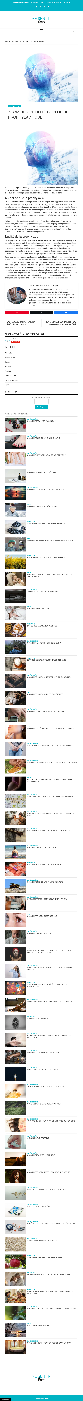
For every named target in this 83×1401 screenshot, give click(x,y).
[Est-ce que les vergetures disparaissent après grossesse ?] (15, 783)
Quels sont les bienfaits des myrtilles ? (46, 523)
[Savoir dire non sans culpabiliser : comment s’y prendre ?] (15, 1039)
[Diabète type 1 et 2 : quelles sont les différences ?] (15, 1227)
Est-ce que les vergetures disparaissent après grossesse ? (49, 780)
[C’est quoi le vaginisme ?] (15, 1022)
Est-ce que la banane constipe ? (42, 626)
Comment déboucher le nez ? (40, 933)
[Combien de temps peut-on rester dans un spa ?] (15, 1347)
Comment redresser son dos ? (41, 848)
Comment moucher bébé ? (39, 609)
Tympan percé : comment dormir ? (42, 592)
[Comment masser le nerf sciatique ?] (15, 647)
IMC (42, 2)
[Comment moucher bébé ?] (15, 613)
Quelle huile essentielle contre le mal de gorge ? (50, 796)
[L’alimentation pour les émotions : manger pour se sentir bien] (15, 1295)
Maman (8, 371)
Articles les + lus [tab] (10, 414)
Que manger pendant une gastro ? (43, 1240)
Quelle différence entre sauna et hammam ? (47, 899)
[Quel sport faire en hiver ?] (15, 1330)
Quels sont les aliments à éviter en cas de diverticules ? (47, 985)
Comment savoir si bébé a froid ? (42, 506)
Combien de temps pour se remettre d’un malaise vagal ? (50, 968)
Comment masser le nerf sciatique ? (44, 643)
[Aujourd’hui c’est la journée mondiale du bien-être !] (15, 1125)
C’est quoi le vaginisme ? (38, 1018)
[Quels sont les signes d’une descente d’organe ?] (15, 749)
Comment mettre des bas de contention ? (46, 455)
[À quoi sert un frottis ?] (15, 1142)
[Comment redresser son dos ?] (15, 852)
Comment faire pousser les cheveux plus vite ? (49, 1172)
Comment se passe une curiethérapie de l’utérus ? (50, 540)
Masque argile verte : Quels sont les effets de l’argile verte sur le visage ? (49, 951)
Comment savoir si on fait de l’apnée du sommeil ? (49, 677)
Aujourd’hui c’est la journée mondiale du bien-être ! (51, 1121)
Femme (8, 366)
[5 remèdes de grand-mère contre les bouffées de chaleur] (15, 817)
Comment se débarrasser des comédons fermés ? (50, 728)
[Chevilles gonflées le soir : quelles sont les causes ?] (15, 766)
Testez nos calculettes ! (20, 2)
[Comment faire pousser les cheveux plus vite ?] (15, 1176)
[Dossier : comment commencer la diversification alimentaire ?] (15, 578)
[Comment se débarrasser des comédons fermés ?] (15, 732)
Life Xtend (67, 212)
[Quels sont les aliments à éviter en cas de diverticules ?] (15, 988)
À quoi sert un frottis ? (38, 1138)
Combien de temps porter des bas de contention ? (50, 1001)
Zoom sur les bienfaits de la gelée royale (46, 1087)
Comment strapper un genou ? (41, 421)
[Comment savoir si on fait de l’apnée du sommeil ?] (15, 681)
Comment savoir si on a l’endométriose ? (45, 694)
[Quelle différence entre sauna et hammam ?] (15, 903)
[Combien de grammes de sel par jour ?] (15, 1074)
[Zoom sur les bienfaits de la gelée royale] (15, 1091)
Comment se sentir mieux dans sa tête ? (45, 489)
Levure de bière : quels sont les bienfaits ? (47, 660)
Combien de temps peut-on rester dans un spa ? (49, 1343)
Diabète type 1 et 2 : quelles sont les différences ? (51, 1223)
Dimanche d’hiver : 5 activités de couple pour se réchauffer (58, 323)
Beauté (7, 362)
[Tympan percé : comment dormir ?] (15, 595)
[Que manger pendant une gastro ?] (15, 1244)
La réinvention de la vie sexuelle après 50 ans (48, 1274)
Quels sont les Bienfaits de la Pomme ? (45, 1257)
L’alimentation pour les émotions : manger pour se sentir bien (50, 1293)
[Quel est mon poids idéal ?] (15, 1210)
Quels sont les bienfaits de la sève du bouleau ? (49, 831)
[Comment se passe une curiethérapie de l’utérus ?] (15, 544)
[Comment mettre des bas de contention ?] (15, 459)
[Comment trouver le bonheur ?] (15, 1159)
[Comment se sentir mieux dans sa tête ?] (15, 493)
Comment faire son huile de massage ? (44, 1052)
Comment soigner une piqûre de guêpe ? (45, 882)
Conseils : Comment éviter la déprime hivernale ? (23, 323)
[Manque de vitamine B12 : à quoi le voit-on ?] (15, 1193)
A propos (67, 2)
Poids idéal (34, 2)
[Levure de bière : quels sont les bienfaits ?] (15, 664)
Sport (7, 384)
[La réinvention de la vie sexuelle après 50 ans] (15, 1278)
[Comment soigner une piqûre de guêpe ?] (15, 886)
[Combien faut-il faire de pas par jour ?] (15, 1108)
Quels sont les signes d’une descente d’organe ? (50, 745)
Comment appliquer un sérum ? (41, 472)
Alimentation (9, 352)
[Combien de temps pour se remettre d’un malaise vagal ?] (15, 971)
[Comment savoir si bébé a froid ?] (15, 510)
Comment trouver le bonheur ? (42, 1155)
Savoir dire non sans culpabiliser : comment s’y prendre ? (49, 1036)
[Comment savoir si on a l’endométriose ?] (15, 698)
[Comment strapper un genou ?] (15, 425)
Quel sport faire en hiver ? (39, 1326)
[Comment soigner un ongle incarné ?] (15, 442)
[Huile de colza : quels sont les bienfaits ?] (15, 561)
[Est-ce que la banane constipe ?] (15, 630)
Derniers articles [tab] (23, 414)
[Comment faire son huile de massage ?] (15, 1056)
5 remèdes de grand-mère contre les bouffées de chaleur (50, 814)
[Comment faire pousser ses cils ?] (15, 920)
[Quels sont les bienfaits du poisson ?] (15, 869)
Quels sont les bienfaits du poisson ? (44, 865)
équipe (47, 289)
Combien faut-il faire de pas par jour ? (44, 1104)
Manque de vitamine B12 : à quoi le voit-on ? (46, 1189)
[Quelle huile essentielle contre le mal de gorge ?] (15, 800)
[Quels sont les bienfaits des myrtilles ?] (15, 527)
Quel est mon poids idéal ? (39, 1206)
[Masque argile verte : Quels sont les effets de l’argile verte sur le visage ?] (15, 954)
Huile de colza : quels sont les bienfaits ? (46, 557)
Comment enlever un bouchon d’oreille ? (46, 711)
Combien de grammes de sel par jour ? (44, 1069)
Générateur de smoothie (53, 2)
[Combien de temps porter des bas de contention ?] (15, 1005)
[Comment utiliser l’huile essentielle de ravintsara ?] (15, 1312)
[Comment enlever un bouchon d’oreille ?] (15, 715)
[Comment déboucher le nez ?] (15, 937)
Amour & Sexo (10, 357)
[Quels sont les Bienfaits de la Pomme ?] (15, 1261)
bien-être (24, 209)
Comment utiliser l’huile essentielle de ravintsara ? (52, 1309)
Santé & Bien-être (14, 106)
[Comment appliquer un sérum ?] (15, 476)
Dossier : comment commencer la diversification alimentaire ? (49, 575)
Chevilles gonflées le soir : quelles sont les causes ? (52, 763)
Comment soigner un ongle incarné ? (44, 438)
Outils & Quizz (10, 375)
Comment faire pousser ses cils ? (42, 916)
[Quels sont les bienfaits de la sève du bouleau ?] (15, 834)
